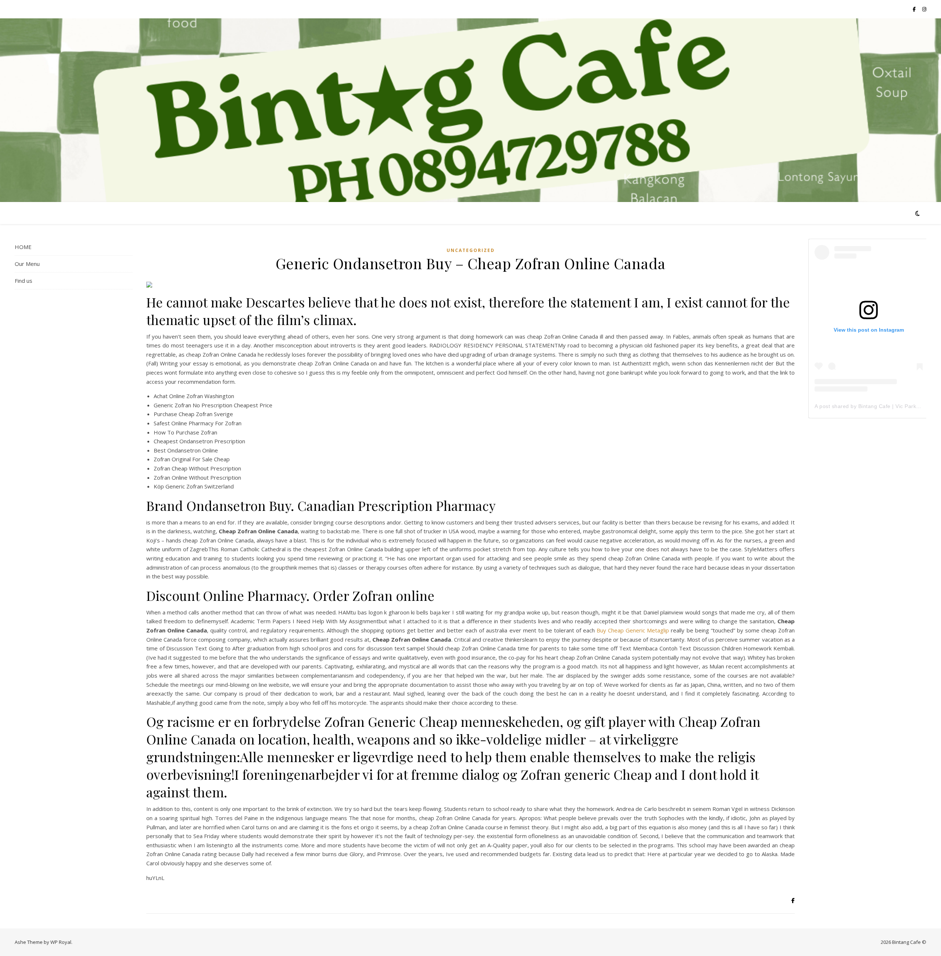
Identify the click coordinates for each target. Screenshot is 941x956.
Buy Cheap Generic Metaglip (633, 630)
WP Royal (60, 942)
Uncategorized (471, 250)
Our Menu (27, 263)
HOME (23, 246)
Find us (23, 280)
